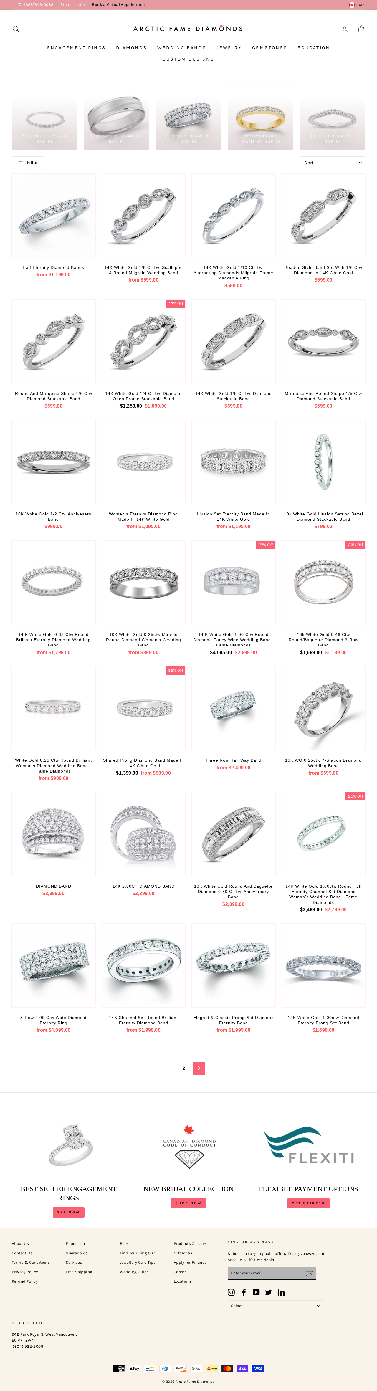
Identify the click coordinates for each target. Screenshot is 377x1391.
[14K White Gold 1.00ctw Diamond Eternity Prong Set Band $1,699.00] (324, 965)
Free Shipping (79, 1272)
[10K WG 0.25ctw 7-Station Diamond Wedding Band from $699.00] (324, 708)
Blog (124, 1243)
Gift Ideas (183, 1253)
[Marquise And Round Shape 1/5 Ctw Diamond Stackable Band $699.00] (324, 341)
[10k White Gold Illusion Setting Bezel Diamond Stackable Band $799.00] (324, 462)
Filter (32, 162)
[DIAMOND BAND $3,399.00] (53, 834)
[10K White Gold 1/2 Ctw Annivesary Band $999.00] (53, 462)
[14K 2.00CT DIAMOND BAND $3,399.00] (144, 834)
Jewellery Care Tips (138, 1262)
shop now (188, 1203)
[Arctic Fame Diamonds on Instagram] (231, 1292)
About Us (20, 1243)
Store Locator (72, 4)
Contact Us (22, 1253)
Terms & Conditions (31, 1262)
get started (308, 1203)
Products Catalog (190, 1243)
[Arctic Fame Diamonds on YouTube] (256, 1292)
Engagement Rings (76, 47)
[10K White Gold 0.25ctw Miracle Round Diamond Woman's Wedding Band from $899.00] (144, 582)
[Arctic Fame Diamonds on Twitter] (268, 1292)
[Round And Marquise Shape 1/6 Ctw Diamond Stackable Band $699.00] (53, 341)
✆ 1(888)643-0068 (35, 4)
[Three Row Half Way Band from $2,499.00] (233, 708)
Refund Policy (25, 1281)
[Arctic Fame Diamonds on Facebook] (243, 1292)
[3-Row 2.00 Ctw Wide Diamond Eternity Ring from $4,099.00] (53, 965)
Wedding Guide (134, 1272)
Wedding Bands (181, 47)
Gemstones (269, 47)
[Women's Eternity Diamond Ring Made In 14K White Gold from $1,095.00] (144, 462)
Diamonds (131, 47)
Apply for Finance (190, 1262)
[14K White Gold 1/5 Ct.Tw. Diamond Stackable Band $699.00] (233, 341)
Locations (183, 1281)
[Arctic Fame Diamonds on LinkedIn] (281, 1292)
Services (74, 1262)
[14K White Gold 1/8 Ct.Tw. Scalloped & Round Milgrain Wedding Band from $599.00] (144, 215)
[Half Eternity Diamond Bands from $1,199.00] (53, 215)
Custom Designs (188, 59)
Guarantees (76, 1253)
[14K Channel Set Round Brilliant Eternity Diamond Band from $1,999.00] (144, 965)
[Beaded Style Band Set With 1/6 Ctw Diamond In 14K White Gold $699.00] (324, 215)
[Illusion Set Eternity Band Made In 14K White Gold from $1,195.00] (233, 462)
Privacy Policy (25, 1272)
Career (180, 1272)
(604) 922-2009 (28, 1346)
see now (68, 1212)
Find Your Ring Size (138, 1253)
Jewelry (229, 47)
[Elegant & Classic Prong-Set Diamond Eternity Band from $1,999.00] (233, 965)
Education (313, 47)
